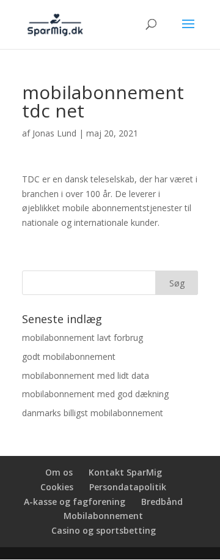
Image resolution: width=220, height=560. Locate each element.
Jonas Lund (54, 133)
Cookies (56, 487)
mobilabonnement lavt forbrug (82, 337)
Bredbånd (162, 501)
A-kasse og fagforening (74, 501)
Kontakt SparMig (125, 472)
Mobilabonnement (103, 515)
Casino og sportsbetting (103, 530)
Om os (59, 472)
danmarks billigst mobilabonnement (92, 413)
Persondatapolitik (127, 487)
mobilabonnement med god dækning (95, 394)
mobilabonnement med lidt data (85, 375)
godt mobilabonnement (69, 356)
